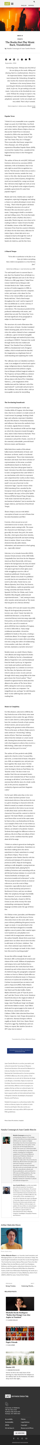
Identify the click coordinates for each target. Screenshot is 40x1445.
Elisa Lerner (11, 1345)
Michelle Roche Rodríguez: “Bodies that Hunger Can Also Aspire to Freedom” (18, 1315)
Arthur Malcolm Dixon (11, 1225)
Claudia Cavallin (12, 1320)
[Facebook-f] (13, 1438)
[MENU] (14, 4)
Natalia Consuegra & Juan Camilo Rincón (21, 48)
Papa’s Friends (11, 1342)
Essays (20, 39)
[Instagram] (22, 1438)
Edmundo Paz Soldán (14, 1370)
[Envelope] (26, 1438)
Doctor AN (10, 1367)
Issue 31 (20, 35)
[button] (34, 1)
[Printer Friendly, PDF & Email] (29, 60)
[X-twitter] (18, 1438)
